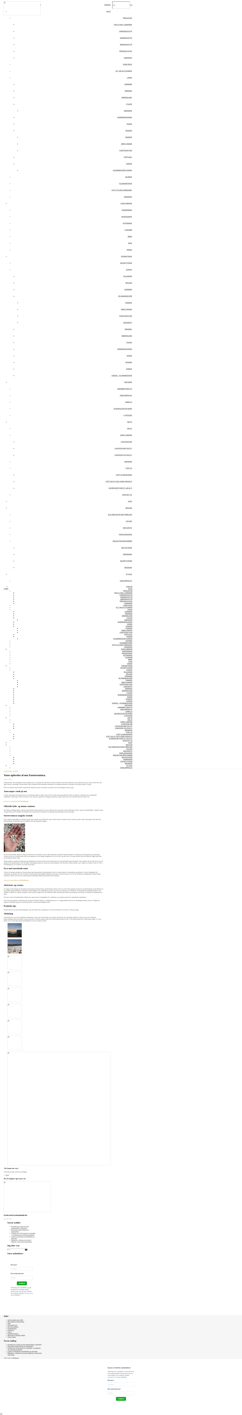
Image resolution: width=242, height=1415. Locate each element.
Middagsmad (126, 217)
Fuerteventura (125, 150)
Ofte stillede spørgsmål (122, 190)
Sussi (7, 1175)
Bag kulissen (126, 548)
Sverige (129, 164)
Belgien (129, 283)
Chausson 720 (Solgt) (123, 455)
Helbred (128, 177)
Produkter (127, 18)
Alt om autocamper (124, 71)
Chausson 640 (126, 442)
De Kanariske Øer (125, 296)
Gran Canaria (126, 144)
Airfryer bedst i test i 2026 (15, 1320)
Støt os (129, 468)
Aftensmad (127, 223)
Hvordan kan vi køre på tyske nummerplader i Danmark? (20, 1227)
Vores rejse (127, 64)
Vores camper (12, 1337)
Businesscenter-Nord (123, 409)
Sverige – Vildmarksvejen (122, 376)
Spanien (128, 131)
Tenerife (128, 137)
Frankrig (128, 91)
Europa (129, 270)
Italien (129, 104)
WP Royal (15, 1358)
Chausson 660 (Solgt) (123, 448)
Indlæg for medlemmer (122, 541)
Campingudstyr (125, 31)
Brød (130, 237)
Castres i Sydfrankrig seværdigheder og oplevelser (23, 1351)
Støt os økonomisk (124, 475)
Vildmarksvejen (125, 184)
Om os (129, 422)
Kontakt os (127, 495)
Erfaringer (127, 554)
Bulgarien (127, 276)
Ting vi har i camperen (123, 25)
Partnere (128, 382)
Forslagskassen (125, 534)
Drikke (129, 250)
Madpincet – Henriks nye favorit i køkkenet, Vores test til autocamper (21, 1241)
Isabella (128, 402)
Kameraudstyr (126, 38)
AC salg (129, 574)
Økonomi (128, 462)
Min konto (127, 528)
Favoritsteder (126, 263)
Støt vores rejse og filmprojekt (117, 3)
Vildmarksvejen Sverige (122, 170)
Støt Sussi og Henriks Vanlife (16, 1335)
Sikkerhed (128, 58)
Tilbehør (128, 230)
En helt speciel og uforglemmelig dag (15, 1215)
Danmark (128, 84)
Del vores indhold (13, 1327)
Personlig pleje (125, 51)
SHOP (130, 501)
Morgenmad (127, 210)
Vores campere (126, 435)
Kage (130, 243)
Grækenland (126, 97)
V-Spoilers (128, 415)
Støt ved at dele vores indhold (119, 481)
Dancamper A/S (126, 395)
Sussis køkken (126, 203)
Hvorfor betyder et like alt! (120, 488)
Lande (129, 78)
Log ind (129, 521)
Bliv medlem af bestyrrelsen (120, 515)
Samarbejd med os (124, 389)
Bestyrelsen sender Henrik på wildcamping (20, 1346)
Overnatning (126, 256)
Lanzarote (127, 323)
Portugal (128, 157)
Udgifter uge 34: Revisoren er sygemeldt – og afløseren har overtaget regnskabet (23, 1234)
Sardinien (128, 111)
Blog (108, 11)
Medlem (128, 508)
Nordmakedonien (124, 117)
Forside (129, 587)
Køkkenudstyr (126, 45)
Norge (129, 124)
